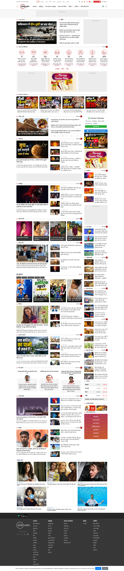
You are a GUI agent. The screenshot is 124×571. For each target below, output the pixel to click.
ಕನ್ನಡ (64, 1)
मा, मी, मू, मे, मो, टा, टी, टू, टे (69, 64)
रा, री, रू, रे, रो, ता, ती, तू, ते (92, 64)
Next (55, 33)
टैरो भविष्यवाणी (96, 538)
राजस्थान (35, 550)
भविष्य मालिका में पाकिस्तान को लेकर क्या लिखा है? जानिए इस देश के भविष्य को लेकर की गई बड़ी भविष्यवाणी (101, 262)
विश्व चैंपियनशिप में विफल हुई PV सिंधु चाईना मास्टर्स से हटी (70, 445)
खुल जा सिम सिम (51, 538)
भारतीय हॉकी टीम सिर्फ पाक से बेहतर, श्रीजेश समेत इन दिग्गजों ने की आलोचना (101, 231)
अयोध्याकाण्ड (95, 420)
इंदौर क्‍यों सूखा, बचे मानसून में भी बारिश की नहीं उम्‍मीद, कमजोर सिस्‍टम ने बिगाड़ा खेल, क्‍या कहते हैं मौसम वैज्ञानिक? (101, 369)
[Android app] (23, 515)
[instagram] (87, 2)
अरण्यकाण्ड (96, 423)
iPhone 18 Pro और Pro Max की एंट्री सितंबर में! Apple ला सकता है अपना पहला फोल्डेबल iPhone (71, 422)
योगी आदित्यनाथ (36, 523)
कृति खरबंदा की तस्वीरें (22, 237)
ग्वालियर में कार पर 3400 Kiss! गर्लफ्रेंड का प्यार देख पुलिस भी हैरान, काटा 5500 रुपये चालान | (50, 111)
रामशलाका (95, 540)
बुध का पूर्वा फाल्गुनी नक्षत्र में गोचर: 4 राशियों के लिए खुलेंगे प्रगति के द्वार (31, 161)
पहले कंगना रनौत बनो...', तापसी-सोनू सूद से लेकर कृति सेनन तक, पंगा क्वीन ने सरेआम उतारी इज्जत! (70, 37)
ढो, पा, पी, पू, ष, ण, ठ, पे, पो (81, 64)
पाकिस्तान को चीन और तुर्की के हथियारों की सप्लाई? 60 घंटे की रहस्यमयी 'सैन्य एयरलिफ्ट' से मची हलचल (36, 41)
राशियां (94, 530)
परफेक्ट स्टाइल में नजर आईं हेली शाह (74, 238)
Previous (17, 33)
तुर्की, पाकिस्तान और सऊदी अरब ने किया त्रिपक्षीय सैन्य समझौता (70, 362)
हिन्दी (38, 1)
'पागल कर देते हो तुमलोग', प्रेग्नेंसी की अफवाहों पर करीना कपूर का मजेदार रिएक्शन (71, 317)
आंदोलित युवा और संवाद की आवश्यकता (49, 371)
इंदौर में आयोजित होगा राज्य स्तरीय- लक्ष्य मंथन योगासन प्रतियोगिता (70, 340)
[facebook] (79, 2)
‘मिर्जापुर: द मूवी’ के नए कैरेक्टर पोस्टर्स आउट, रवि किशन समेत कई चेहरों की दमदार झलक (71, 205)
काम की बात (89, 288)
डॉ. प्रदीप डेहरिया (49, 382)
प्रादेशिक (34, 538)
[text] (27, 102)
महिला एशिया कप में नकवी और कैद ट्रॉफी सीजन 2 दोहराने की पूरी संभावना (71, 431)
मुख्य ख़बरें (35, 528)
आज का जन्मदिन (96, 526)
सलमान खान (50, 545)
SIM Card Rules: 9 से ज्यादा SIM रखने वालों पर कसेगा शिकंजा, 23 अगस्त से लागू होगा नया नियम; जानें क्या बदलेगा (71, 407)
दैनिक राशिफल (96, 523)
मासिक (62, 69)
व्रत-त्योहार (66, 538)
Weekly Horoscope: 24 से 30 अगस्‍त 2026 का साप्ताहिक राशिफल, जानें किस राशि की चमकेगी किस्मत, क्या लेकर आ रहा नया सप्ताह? (101, 200)
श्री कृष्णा (65, 530)
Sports (18, 277)
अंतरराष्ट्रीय (35, 533)
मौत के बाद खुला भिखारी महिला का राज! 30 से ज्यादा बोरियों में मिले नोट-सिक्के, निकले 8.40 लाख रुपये (65, 131)
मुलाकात (50, 552)
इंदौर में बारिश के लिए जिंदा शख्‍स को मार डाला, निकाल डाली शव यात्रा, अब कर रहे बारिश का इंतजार (101, 376)
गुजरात (34, 545)
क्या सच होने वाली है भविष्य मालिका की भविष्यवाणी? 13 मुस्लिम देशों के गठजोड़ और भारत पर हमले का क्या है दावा (101, 276)
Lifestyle (24, 277)
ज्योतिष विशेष (90, 403)
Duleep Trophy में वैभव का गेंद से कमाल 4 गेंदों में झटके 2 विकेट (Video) (71, 453)
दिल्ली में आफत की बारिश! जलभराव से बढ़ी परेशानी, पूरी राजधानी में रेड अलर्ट (70, 31)
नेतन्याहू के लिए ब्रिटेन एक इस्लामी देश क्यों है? (27, 372)
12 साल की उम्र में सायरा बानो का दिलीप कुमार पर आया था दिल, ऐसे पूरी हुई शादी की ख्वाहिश (71, 213)
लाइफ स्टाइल (21, 335)
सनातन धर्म (66, 528)
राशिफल (20, 139)
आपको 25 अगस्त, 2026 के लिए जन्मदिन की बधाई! (101, 184)
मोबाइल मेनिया (36, 564)
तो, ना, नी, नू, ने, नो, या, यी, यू (104, 64)
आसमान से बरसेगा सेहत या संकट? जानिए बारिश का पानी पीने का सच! (31, 357)
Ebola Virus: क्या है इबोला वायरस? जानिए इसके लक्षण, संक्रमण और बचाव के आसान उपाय (71, 348)
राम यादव (27, 382)
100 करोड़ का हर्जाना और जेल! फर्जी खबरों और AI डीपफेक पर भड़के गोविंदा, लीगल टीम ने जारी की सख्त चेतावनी (71, 310)
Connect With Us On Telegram (97, 131)
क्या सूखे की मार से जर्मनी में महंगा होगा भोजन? (70, 260)
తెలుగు (54, 1)
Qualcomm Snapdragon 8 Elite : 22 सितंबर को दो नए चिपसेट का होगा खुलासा (71, 399)
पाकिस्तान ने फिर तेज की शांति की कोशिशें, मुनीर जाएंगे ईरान (71, 253)
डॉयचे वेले (21, 243)
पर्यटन (49, 535)
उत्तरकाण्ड (96, 436)
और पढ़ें (103, 47)
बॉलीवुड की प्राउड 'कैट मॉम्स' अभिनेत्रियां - (41, 238)
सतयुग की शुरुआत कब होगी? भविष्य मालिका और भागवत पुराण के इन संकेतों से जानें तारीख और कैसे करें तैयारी (101, 283)
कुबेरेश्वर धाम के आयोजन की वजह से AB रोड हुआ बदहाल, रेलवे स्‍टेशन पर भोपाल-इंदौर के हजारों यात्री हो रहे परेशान (66, 126)
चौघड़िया (95, 542)
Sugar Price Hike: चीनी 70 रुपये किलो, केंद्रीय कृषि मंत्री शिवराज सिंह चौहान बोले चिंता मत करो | (27, 111)
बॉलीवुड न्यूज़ (50, 523)
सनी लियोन (50, 547)
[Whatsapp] (92, 2)
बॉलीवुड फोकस (51, 542)
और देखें (80, 274)
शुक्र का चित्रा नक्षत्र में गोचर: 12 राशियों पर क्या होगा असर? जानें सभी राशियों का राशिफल (71, 160)
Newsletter (96, 1)
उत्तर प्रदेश (35, 526)
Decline (105, 568)
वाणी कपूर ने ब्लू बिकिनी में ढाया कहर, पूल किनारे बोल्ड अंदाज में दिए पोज (71, 188)
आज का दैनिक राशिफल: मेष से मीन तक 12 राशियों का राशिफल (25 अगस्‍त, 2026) (101, 176)
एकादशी (65, 523)
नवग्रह (94, 547)
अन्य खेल (88, 227)
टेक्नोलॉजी (21, 396)
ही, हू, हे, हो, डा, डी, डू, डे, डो (57, 64)
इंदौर (34, 535)
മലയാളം (59, 1)
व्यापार (88, 381)
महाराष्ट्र (34, 547)
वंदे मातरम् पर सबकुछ (50, 6)
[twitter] (82, 2)
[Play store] (103, 6)
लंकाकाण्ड (96, 433)
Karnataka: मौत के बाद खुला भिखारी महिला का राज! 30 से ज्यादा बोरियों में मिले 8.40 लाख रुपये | (72, 111)
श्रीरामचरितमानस (85, 6)
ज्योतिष (76, 6)
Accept (98, 568)
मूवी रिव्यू (50, 530)
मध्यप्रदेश (35, 540)
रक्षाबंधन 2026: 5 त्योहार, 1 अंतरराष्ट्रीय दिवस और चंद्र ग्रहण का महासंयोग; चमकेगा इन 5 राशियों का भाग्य (71, 168)
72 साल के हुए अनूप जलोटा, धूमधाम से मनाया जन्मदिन (58, 238)
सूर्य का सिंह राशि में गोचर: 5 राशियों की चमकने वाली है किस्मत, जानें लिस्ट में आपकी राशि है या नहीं (71, 144)
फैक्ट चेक (35, 559)
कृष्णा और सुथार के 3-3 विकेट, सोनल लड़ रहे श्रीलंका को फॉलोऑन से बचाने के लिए (31, 450)
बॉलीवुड (41, 6)
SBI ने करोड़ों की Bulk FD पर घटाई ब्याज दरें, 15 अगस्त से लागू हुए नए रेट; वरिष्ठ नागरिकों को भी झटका (101, 293)
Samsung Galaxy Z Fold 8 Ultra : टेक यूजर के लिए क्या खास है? (31, 418)
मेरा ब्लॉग (20, 368)
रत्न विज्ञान (95, 550)
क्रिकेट (70, 6)
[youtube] (89, 2)
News (42, 277)
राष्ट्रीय (34, 530)
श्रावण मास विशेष (62, 6)
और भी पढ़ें (77, 367)
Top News (21, 20)
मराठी (50, 1)
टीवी (49, 550)
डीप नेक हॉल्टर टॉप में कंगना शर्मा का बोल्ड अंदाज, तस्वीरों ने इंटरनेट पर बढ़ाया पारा (71, 324)
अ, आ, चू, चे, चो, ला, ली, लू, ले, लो (22, 64)
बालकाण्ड (95, 417)
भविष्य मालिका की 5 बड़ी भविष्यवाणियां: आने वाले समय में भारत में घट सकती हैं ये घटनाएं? (101, 269)
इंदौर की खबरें (89, 350)
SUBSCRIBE (96, 126)
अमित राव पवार (71, 383)
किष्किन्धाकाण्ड (96, 426)
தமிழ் (46, 1)
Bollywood (30, 277)
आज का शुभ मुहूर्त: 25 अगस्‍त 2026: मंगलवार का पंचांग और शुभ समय (101, 192)
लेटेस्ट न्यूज (21, 116)
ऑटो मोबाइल (35, 554)
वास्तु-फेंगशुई (95, 535)
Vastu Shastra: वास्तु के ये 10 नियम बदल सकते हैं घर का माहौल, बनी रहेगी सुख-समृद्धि (101, 323)
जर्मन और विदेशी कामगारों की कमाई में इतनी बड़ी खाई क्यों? (31, 264)
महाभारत (65, 535)
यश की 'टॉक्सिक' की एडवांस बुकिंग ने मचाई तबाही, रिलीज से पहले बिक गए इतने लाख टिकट (32, 206)
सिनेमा (18, 222)
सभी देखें (78, 116)
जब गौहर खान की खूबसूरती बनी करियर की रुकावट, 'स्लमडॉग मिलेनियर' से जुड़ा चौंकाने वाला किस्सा (32, 326)
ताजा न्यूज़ (89, 121)
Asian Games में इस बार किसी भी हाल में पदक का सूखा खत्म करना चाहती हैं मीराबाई (101, 238)
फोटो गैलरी (21, 219)
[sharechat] (84, 2)
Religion (37, 277)
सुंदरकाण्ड (96, 430)
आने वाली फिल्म (51, 540)
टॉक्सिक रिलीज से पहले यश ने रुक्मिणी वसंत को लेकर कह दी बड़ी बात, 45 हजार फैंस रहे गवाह (71, 196)
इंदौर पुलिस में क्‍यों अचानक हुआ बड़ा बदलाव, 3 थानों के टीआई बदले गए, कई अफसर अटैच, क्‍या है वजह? (101, 362)
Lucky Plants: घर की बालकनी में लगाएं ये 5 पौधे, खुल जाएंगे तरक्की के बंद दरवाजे (101, 345)
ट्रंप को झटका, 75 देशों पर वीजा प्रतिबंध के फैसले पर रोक (71, 268)
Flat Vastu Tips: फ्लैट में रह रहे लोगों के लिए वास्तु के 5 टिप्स (101, 338)
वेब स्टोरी (50, 528)
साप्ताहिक (57, 69)
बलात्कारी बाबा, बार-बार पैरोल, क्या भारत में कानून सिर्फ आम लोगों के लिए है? (65, 120)
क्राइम (34, 557)
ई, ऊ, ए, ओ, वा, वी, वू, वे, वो (33, 64)
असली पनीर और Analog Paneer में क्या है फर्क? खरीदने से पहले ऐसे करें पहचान (71, 355)
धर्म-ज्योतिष (101, 121)
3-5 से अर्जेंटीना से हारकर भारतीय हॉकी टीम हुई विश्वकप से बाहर (101, 245)
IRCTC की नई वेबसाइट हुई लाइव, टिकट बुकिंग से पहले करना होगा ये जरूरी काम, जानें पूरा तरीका (101, 307)
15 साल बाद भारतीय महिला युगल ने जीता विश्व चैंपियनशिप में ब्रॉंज (101, 252)
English (42, 1)
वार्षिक (67, 69)
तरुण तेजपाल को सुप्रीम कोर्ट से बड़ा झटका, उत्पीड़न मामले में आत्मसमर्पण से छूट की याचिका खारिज (70, 24)
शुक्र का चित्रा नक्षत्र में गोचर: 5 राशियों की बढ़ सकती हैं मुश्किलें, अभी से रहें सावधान (71, 152)
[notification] (106, 6)
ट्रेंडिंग (62, 20)
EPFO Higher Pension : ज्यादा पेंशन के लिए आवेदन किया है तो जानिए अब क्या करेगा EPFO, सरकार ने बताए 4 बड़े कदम (101, 300)
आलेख (49, 533)
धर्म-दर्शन (65, 540)
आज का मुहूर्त (96, 528)
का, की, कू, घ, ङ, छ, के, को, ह (45, 64)
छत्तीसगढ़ (35, 542)
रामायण (65, 533)
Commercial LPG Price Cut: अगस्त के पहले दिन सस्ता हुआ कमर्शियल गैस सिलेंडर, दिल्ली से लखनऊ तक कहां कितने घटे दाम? (101, 314)
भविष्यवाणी (89, 257)
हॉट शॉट (49, 526)
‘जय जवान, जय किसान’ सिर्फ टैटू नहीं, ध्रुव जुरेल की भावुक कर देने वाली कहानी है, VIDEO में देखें (71, 439)
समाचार (34, 6)
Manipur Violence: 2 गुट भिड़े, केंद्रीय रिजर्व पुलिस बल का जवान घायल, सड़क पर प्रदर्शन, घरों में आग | (95, 111)
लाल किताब (95, 533)
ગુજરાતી (67, 1)
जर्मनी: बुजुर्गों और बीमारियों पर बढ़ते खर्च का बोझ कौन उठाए (71, 246)
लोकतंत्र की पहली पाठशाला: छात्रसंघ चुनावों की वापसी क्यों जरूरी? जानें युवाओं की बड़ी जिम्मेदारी (71, 373)
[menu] (17, 6)
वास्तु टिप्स (89, 319)
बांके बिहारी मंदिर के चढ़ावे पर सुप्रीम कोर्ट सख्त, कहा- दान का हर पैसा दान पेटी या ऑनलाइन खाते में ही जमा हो (32, 133)
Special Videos (23, 94)
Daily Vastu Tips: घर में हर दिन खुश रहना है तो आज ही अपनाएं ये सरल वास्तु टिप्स (101, 331)
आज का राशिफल (23, 47)
